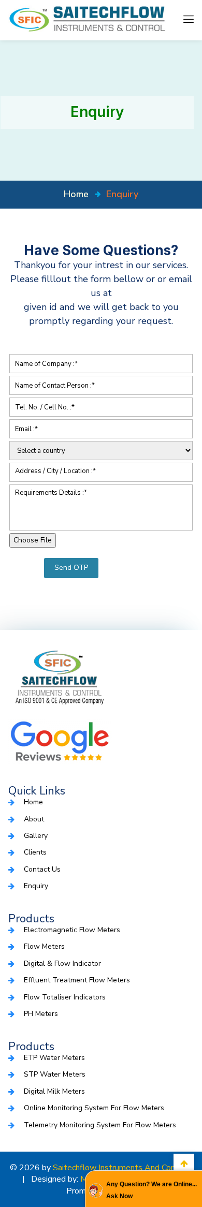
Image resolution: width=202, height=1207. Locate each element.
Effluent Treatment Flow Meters (77, 980)
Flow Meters (44, 946)
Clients (35, 852)
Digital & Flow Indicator (62, 963)
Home (33, 802)
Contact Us (42, 869)
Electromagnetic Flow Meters (72, 930)
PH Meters (41, 1014)
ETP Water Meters (54, 1058)
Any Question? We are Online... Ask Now (151, 1190)
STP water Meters (54, 1074)
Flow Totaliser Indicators (65, 997)
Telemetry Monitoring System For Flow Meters (100, 1125)
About (34, 819)
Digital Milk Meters (54, 1091)
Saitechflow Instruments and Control (121, 1167)
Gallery (36, 836)
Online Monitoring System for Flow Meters (94, 1108)
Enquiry (36, 886)
